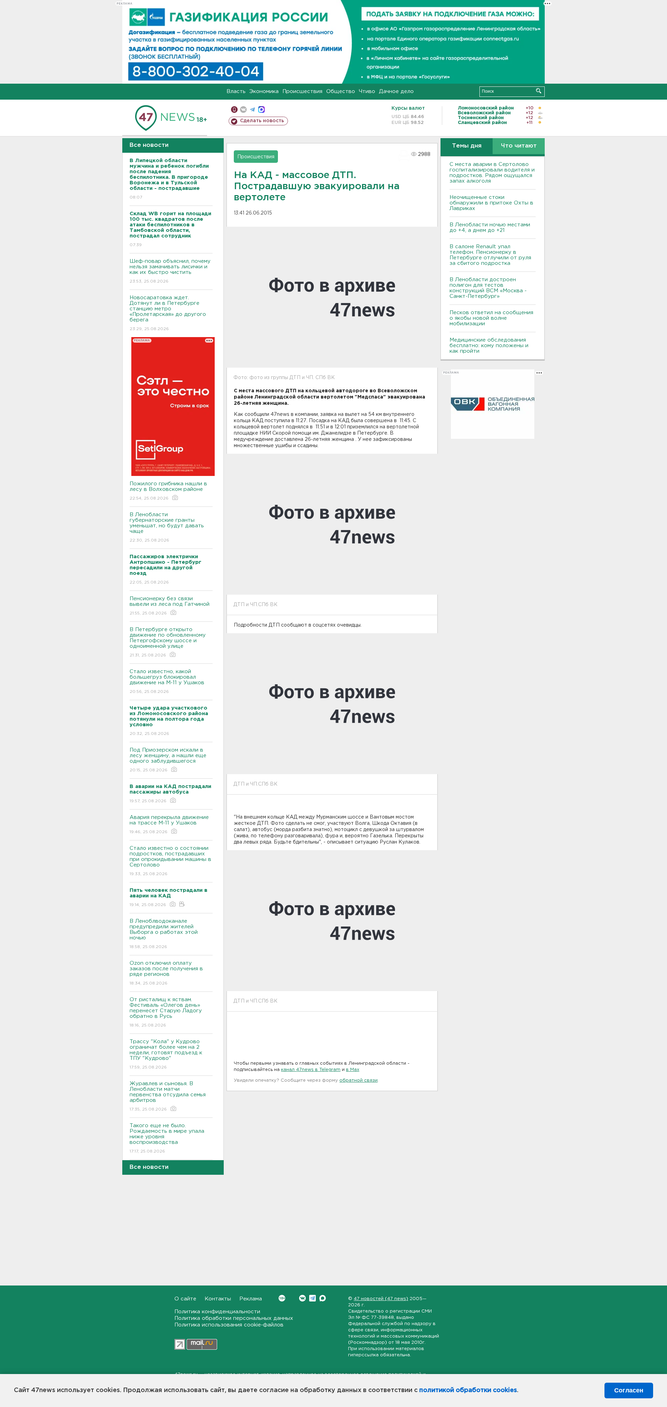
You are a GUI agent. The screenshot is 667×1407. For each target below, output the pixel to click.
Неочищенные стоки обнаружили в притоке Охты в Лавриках (491, 203)
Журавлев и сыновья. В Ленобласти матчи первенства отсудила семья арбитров (168, 1096)
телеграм (252, 109)
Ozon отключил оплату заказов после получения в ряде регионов (166, 973)
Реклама (250, 1299)
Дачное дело (396, 91)
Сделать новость (262, 121)
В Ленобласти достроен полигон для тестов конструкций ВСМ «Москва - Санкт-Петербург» (488, 288)
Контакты (218, 1299)
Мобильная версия (234, 109)
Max (322, 1298)
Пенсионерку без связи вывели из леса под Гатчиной (169, 605)
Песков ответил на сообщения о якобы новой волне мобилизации (491, 318)
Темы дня (466, 146)
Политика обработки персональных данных (233, 1318)
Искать (538, 90)
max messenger (261, 109)
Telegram (312, 1298)
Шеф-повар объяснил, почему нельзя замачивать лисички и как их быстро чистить (170, 271)
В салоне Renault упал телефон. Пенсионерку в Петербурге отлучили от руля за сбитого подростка (490, 255)
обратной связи (358, 1080)
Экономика (264, 91)
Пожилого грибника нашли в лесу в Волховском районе (168, 490)
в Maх (352, 1070)
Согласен (628, 1390)
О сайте (185, 1299)
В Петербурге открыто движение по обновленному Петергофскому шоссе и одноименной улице (168, 642)
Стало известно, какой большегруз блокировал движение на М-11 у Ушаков (167, 681)
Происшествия (302, 91)
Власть (236, 91)
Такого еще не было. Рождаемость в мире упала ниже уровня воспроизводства (167, 1138)
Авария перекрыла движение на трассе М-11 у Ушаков (169, 824)
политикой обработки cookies (468, 1390)
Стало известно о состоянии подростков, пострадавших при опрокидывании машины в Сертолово (170, 861)
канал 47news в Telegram (310, 1070)
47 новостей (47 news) (381, 1299)
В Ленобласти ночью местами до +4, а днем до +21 (490, 228)
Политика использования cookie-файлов (228, 1325)
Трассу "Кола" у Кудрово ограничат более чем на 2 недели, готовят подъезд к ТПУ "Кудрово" (166, 1054)
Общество (340, 91)
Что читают (519, 146)
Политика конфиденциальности (217, 1311)
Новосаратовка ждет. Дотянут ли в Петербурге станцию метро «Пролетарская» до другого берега (168, 313)
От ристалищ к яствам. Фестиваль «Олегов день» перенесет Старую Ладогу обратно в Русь (166, 1012)
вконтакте (243, 109)
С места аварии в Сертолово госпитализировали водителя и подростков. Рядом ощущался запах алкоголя (492, 172)
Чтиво (367, 91)
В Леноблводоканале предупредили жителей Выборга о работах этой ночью (164, 934)
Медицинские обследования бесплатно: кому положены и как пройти (489, 345)
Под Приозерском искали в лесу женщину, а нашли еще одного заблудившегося (168, 760)
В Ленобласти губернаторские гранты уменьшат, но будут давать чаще (167, 527)
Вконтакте (302, 1298)
